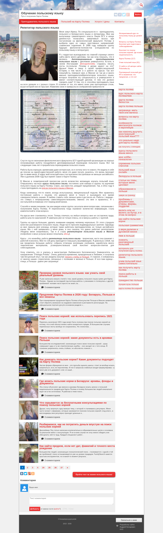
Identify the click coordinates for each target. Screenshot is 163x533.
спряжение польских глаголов (130, 164)
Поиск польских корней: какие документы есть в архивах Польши (75, 339)
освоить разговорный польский (126, 242)
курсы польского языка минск (128, 151)
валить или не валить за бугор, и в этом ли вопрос (130, 212)
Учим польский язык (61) (129, 62)
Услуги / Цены (102, 21)
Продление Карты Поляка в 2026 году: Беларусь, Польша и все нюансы (77, 295)
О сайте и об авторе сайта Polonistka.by (130, 67)
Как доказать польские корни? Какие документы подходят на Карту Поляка (76, 360)
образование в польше (127, 190)
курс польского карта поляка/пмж (131, 94)
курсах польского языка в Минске (57, 188)
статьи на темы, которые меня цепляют (128, 182)
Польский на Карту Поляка (75, 21)
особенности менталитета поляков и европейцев (130, 125)
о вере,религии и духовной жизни (128, 230)
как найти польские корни (130, 220)
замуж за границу (127, 195)
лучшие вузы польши (129, 284)
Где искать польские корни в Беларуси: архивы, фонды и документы (76, 382)
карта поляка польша (131, 106)
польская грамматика (131, 225)
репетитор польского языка (130, 255)
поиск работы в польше (127, 275)
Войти (138, 14)
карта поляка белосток (126, 100)
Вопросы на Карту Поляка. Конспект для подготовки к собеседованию (130, 44)
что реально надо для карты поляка (129, 141)
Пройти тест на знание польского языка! (94, 474)
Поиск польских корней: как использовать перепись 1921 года (75, 317)
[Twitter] (25, 473)
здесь (66, 234)
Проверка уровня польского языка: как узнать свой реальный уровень (72, 274)
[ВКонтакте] (21, 473)
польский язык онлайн (127, 170)
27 (62, 468)
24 (43, 468)
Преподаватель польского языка (38, 21)
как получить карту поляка (129, 268)
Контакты (119, 21)
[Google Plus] (29, 473)
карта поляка (126, 89)
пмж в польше (126, 235)
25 (49, 468)
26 (56, 468)
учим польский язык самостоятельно (130, 262)
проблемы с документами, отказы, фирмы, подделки (128, 203)
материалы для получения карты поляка (130, 249)
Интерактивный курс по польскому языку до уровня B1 (130, 35)
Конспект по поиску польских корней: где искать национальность (130, 52)
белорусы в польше (130, 176)
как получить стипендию (129, 147)
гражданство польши (131, 280)
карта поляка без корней (130, 288)
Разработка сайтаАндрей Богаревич (127, 527)
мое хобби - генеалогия (125, 158)
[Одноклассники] (32, 473)
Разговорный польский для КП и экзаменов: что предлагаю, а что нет (130, 74)
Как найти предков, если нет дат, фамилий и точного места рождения (77, 447)
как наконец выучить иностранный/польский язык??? (130, 134)
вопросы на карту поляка (129, 117)
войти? (57, 509)
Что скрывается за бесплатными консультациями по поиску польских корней (73, 404)
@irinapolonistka (87, 64)
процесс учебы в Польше (77, 257)
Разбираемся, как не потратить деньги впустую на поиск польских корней (75, 425)
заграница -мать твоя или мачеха (128, 111)
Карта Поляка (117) (127, 59)
